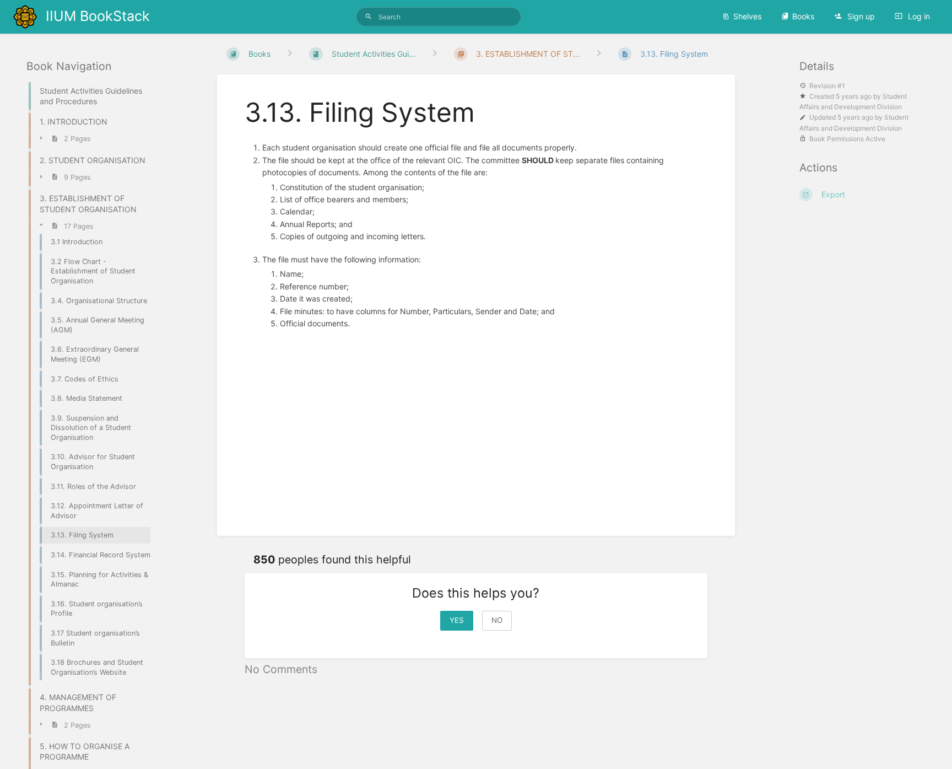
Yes (457, 620)
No (496, 620)
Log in (918, 16)
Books (803, 16)
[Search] (368, 16)
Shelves (747, 16)
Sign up (860, 16)
